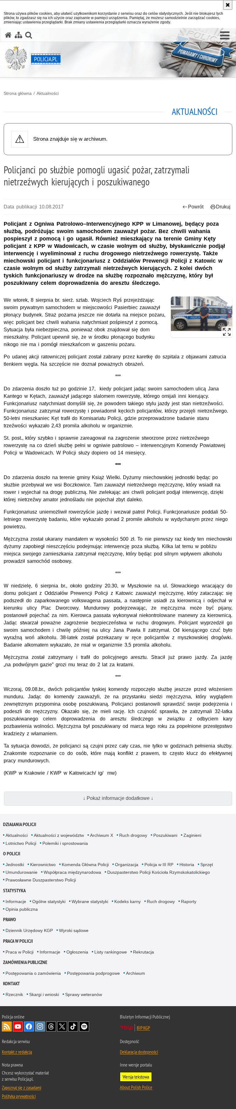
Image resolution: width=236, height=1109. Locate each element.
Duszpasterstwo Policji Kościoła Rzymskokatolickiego (158, 872)
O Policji (11, 853)
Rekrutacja (143, 952)
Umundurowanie (21, 872)
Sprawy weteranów (83, 994)
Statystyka (14, 890)
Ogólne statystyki (48, 901)
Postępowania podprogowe (93, 973)
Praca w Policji (18, 941)
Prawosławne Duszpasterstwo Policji (41, 879)
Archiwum (135, 973)
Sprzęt (206, 864)
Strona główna (18, 93)
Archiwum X (101, 835)
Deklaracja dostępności (139, 1052)
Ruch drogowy (133, 835)
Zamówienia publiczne (25, 962)
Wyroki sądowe (73, 930)
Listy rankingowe (110, 952)
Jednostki (15, 864)
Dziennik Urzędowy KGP (29, 930)
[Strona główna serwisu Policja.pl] (8, 35)
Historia (186, 864)
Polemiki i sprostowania (65, 843)
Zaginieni (192, 835)
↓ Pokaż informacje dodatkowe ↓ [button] (118, 798)
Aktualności (48, 93)
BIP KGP (143, 1028)
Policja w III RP (158, 864)
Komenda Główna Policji (85, 864)
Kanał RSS (7, 1026)
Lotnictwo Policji (21, 843)
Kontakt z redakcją (17, 1052)
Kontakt (11, 983)
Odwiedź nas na (18, 1026)
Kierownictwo (43, 864)
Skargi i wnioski (44, 994)
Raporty (188, 901)
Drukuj (223, 206)
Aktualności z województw (59, 835)
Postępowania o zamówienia (33, 973)
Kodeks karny (127, 901)
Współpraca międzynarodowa (72, 872)
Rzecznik (14, 994)
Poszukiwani (165, 835)
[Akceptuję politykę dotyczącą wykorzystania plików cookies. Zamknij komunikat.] (227, 5)
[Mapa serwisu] (18, 35)
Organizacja (126, 864)
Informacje (16, 901)
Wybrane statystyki (90, 901)
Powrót (195, 206)
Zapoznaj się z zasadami (21, 1087)
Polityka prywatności (19, 1096)
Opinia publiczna (22, 909)
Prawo (9, 919)
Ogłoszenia (77, 952)
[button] (225, 35)
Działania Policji (19, 824)
